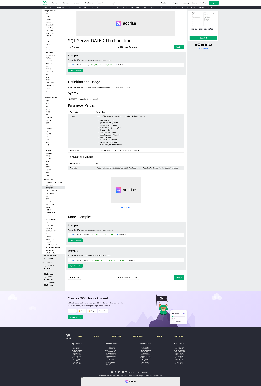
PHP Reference (111, 357)
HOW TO (124, 7)
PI (46, 148)
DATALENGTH (51, 30)
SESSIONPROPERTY (53, 247)
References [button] (65, 3)
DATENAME (50, 193)
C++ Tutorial (77, 362)
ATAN (48, 109)
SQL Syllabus (48, 279)
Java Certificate (179, 359)
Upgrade (176, 3)
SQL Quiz (47, 271)
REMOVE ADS (125, 207)
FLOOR (48, 134)
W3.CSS (99, 7)
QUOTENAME (50, 55)
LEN (47, 41)
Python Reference (111, 353)
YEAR (47, 215)
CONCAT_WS (50, 28)
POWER (48, 150)
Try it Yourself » (75, 70)
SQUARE (49, 170)
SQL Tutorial (76, 353)
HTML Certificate (179, 347)
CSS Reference (111, 348)
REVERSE (49, 63)
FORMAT (49, 36)
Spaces (194, 3)
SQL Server (47, 277)
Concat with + (51, 25)
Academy (186, 3)
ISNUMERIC (50, 239)
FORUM (131, 372)
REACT (144, 7)
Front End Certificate (179, 351)
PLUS (80, 336)
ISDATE (48, 207)
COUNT (48, 120)
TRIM (48, 88)
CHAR (48, 17)
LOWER (48, 44)
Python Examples (145, 354)
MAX (47, 142)
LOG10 (48, 139)
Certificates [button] (89, 3)
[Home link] (45, 2)
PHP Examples (145, 359)
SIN (47, 164)
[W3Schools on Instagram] (208, 45)
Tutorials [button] (54, 3)
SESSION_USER (51, 245)
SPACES (96, 336)
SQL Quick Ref (49, 258)
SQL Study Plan (49, 282)
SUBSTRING (50, 83)
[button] (112, 3)
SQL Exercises (49, 274)
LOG (47, 137)
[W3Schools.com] (68, 337)
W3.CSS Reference (111, 354)
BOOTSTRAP (134, 7)
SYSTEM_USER (51, 250)
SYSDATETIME (51, 213)
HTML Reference (111, 347)
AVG (47, 115)
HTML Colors (111, 359)
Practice (203, 3)
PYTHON (78, 7)
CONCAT (49, 22)
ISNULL (48, 236)
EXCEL (170, 7)
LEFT (47, 39)
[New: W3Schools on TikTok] (211, 45)
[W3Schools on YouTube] (196, 45)
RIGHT (48, 66)
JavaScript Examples (145, 350)
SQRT (48, 167)
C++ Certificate (179, 361)
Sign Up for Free (75, 317)
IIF (47, 234)
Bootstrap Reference (111, 356)
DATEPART (50, 196)
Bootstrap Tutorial (76, 357)
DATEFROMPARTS (52, 191)
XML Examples (145, 362)
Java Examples (145, 361)
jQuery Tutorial (77, 364)
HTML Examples (145, 347)
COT (47, 126)
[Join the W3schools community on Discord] (202, 45)
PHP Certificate (179, 356)
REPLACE (49, 58)
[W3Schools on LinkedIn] (199, 45)
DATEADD (49, 185)
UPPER (48, 94)
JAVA (86, 7)
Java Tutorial (76, 361)
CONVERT (49, 228)
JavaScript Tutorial (77, 350)
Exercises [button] (77, 3)
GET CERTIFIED (116, 336)
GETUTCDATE (51, 204)
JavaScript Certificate (179, 350)
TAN (47, 175)
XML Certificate (179, 364)
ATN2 (48, 112)
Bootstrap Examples (145, 357)
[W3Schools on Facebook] (205, 45)
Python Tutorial (77, 354)
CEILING (49, 117)
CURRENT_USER (52, 231)
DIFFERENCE (50, 33)
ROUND (48, 159)
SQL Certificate (179, 353)
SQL (70, 7)
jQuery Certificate (179, 357)
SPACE (48, 74)
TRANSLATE (50, 85)
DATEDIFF (49, 188)
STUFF (48, 80)
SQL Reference (111, 351)
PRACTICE (159, 336)
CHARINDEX (50, 19)
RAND (48, 156)
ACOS (48, 104)
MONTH (48, 210)
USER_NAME (50, 253)
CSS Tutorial (76, 348)
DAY (47, 199)
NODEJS (211, 7)
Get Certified (165, 3)
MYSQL (152, 7)
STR (47, 77)
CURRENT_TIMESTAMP (54, 182)
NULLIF (48, 242)
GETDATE (49, 202)
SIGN (47, 161)
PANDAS (202, 7)
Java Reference (111, 361)
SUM (47, 172)
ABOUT (138, 372)
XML (177, 7)
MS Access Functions (51, 256)
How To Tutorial (76, 351)
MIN (47, 145)
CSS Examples (145, 348)
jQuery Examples (145, 364)
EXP (47, 131)
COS (47, 123)
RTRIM (48, 69)
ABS (47, 101)
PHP (92, 7)
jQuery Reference (110, 364)
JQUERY (161, 7)
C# (117, 7)
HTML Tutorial (76, 347)
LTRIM (48, 47)
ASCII (48, 14)
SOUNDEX (49, 72)
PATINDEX (49, 52)
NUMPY (193, 7)
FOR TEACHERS (138, 336)
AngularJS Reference (111, 362)
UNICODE (49, 91)
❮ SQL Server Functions (127, 47)
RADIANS (49, 153)
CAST (48, 223)
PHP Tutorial (76, 359)
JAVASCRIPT (60, 7)
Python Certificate (179, 354)
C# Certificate (179, 362)
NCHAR (48, 50)
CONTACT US (178, 336)
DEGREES (49, 128)
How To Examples (145, 351)
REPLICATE (50, 61)
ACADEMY (145, 372)
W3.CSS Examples (145, 356)
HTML (45, 7)
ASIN (47, 106)
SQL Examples (49, 266)
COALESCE (49, 225)
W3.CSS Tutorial (76, 356)
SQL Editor (47, 268)
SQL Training (48, 285)
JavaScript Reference (110, 350)
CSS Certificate (179, 348)
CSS (51, 7)
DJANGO (185, 7)
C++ (111, 7)
